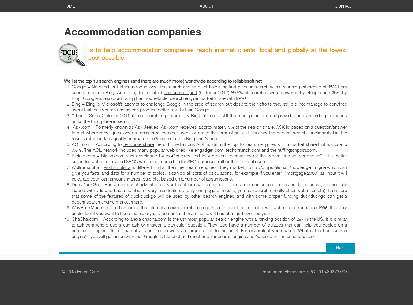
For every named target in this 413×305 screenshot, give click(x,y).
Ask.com (82, 127)
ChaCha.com (85, 219)
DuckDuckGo (85, 184)
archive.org (124, 208)
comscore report (180, 92)
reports (340, 115)
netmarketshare (138, 144)
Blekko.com (113, 156)
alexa (135, 219)
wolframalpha (117, 167)
